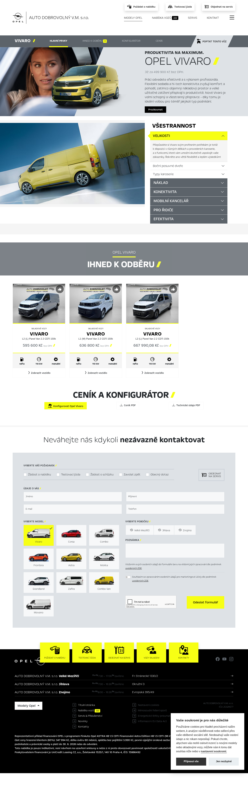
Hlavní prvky (58, 40)
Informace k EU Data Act (152, 721)
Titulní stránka (86, 705)
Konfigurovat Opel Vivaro (67, 406)
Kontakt (213, 18)
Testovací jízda (70, 474)
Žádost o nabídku (39, 474)
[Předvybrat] (60, 289)
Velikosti (161, 135)
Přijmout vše (191, 761)
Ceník (159, 40)
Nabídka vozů (164, 18)
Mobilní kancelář (171, 200)
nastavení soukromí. (214, 751)
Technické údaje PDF (187, 405)
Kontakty (83, 726)
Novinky (83, 721)
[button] (39, 373)
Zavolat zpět (132, 474)
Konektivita (165, 191)
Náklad (161, 182)
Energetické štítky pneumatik (155, 716)
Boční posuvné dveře (168, 166)
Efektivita (164, 219)
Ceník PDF (129, 405)
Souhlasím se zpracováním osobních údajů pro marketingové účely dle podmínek (174, 578)
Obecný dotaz (159, 474)
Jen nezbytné (224, 761)
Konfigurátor (131, 40)
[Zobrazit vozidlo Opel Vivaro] (39, 303)
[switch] (128, 577)
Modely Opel (133, 18)
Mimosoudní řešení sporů (152, 710)
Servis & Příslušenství (90, 716)
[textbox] (72, 497)
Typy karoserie (163, 174)
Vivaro (39, 333)
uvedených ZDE (133, 568)
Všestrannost (174, 126)
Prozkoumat (155, 109)
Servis (192, 18)
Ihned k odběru (93, 40)
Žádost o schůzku (102, 474)
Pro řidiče (163, 210)
